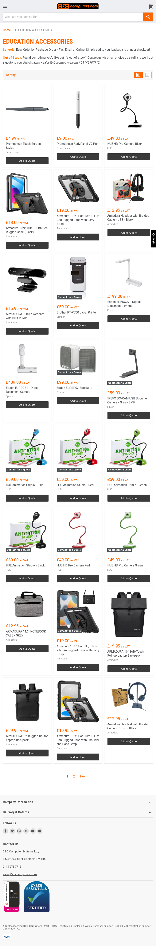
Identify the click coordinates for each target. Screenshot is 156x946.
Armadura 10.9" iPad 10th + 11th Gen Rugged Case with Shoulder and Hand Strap (78, 740)
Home (7, 30)
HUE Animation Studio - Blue (24, 485)
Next (83, 776)
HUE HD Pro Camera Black (124, 144)
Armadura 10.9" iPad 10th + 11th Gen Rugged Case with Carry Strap (78, 220)
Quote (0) (153, 239)
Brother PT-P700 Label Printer (77, 312)
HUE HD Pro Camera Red (73, 565)
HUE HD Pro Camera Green (125, 565)
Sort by (11, 75)
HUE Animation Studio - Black (25, 565)
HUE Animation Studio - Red (75, 485)
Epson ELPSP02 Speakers (74, 388)
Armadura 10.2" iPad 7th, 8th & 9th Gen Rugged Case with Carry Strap (78, 650)
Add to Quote (27, 160)
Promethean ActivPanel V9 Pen (77, 144)
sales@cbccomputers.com (20, 874)
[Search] (148, 17)
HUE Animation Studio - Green (127, 485)
